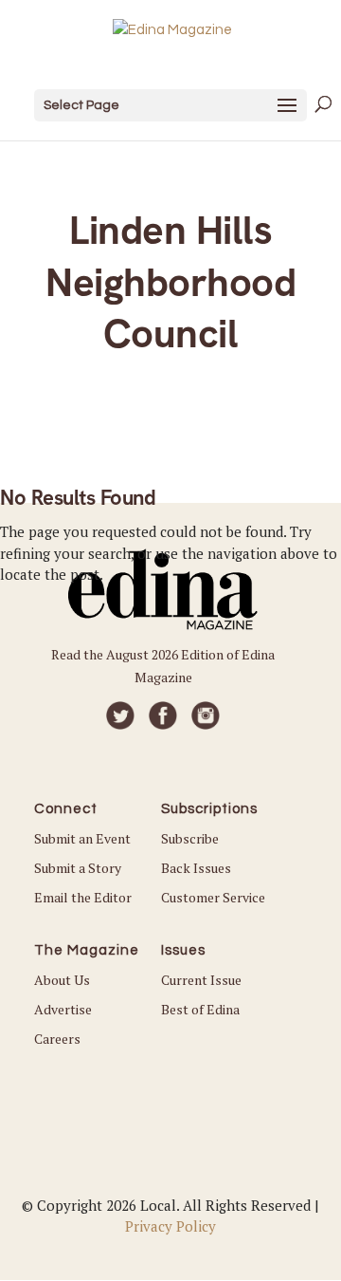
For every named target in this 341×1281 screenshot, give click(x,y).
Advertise (63, 1009)
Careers (57, 1039)
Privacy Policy (170, 1225)
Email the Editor (83, 897)
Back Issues (196, 868)
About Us (62, 980)
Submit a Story (77, 868)
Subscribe (190, 838)
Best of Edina (200, 1009)
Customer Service (213, 897)
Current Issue (201, 980)
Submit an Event (82, 838)
